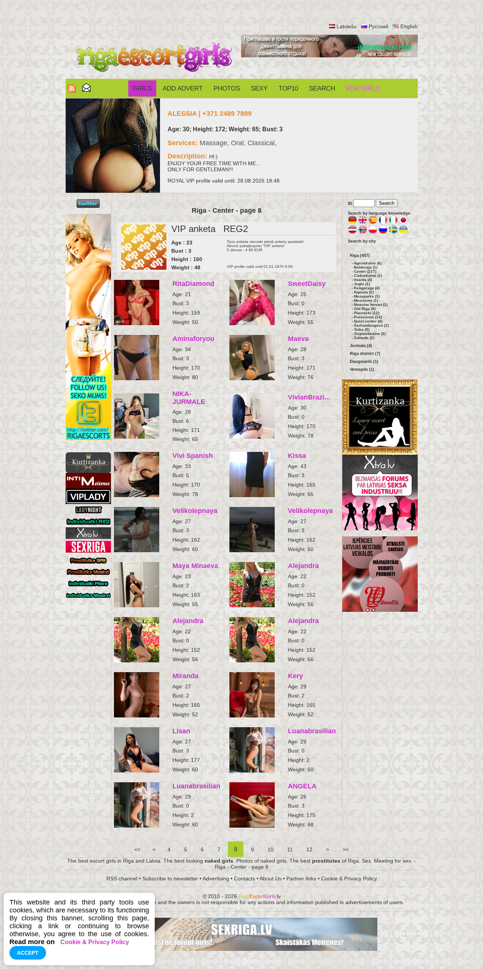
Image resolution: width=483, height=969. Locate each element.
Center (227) (365, 271)
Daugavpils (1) (364, 361)
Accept (27, 953)
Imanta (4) (363, 280)
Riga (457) (360, 255)
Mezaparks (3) (367, 296)
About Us (270, 878)
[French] (383, 223)
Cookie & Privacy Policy (349, 878)
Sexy (259, 88)
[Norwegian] (362, 232)
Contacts (244, 878)
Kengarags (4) (367, 288)
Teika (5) (361, 329)
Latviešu (347, 26)
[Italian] (393, 223)
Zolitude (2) (364, 338)
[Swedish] (393, 232)
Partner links (301, 878)
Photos (227, 88)
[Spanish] (372, 223)
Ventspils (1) (362, 369)
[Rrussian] (383, 232)
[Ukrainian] (403, 232)
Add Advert (183, 88)
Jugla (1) (362, 284)
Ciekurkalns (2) (368, 275)
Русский (378, 26)
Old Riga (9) (364, 309)
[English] (362, 223)
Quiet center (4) (368, 321)
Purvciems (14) (368, 317)
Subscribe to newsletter (170, 878)
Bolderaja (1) (365, 267)
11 (290, 849)
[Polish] (372, 232)
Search (322, 88)
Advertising (216, 878)
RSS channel (121, 878)
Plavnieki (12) (366, 313)
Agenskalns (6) (367, 263)
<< (137, 849)
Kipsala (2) (364, 292)
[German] (352, 223)
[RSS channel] (72, 90)
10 (270, 849)
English (409, 26)
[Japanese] (403, 223)
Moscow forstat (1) (371, 305)
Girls (142, 88)
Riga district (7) (365, 353)
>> (345, 849)
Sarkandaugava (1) (371, 325)
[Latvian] (352, 232)
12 (309, 849)
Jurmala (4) (361, 345)
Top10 (288, 88)
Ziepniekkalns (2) (370, 334)
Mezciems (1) (366, 300)
